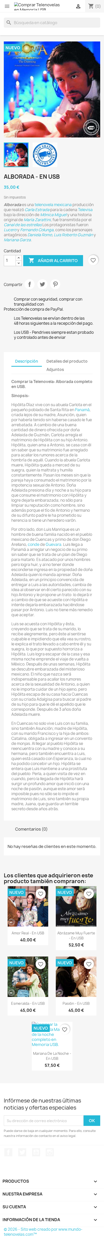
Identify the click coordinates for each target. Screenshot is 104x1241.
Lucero (10, 229)
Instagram (50, 1152)
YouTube (36, 1152)
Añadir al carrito (53, 260)
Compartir (29, 284)
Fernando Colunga (37, 229)
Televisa (85, 209)
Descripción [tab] (26, 361)
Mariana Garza (17, 240)
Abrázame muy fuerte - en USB (76, 935)
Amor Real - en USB (28, 933)
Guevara (53, 544)
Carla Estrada (37, 209)
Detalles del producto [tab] (67, 361)
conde (33, 544)
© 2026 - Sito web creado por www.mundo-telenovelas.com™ (43, 1232)
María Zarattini (37, 219)
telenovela (44, 204)
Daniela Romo (40, 234)
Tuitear (42, 284)
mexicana (63, 204)
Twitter (22, 1152)
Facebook (8, 1152)
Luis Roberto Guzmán (73, 234)
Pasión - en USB (76, 1003)
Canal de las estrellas (23, 224)
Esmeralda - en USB (28, 1003)
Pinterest (55, 284)
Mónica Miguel (53, 214)
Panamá (82, 409)
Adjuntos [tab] (55, 369)
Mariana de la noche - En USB (52, 1056)
